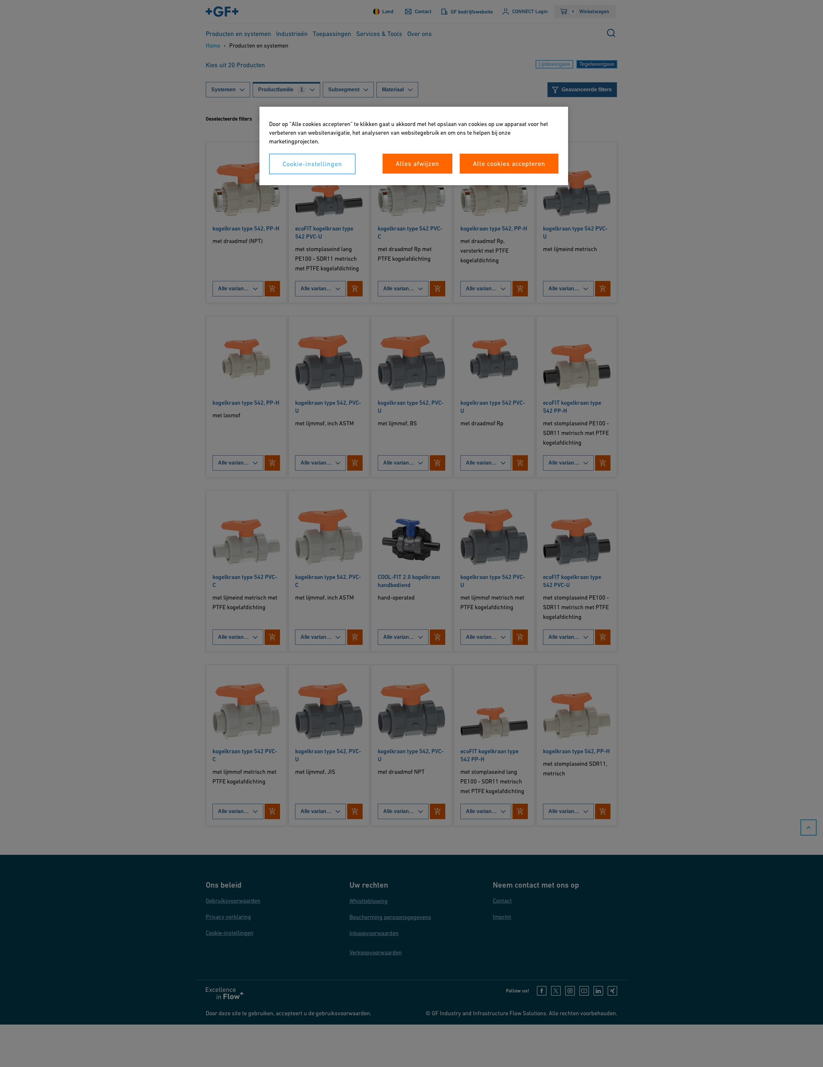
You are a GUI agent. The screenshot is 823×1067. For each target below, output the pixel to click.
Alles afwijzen (417, 163)
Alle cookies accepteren (509, 163)
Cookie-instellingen (312, 163)
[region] (413, 146)
